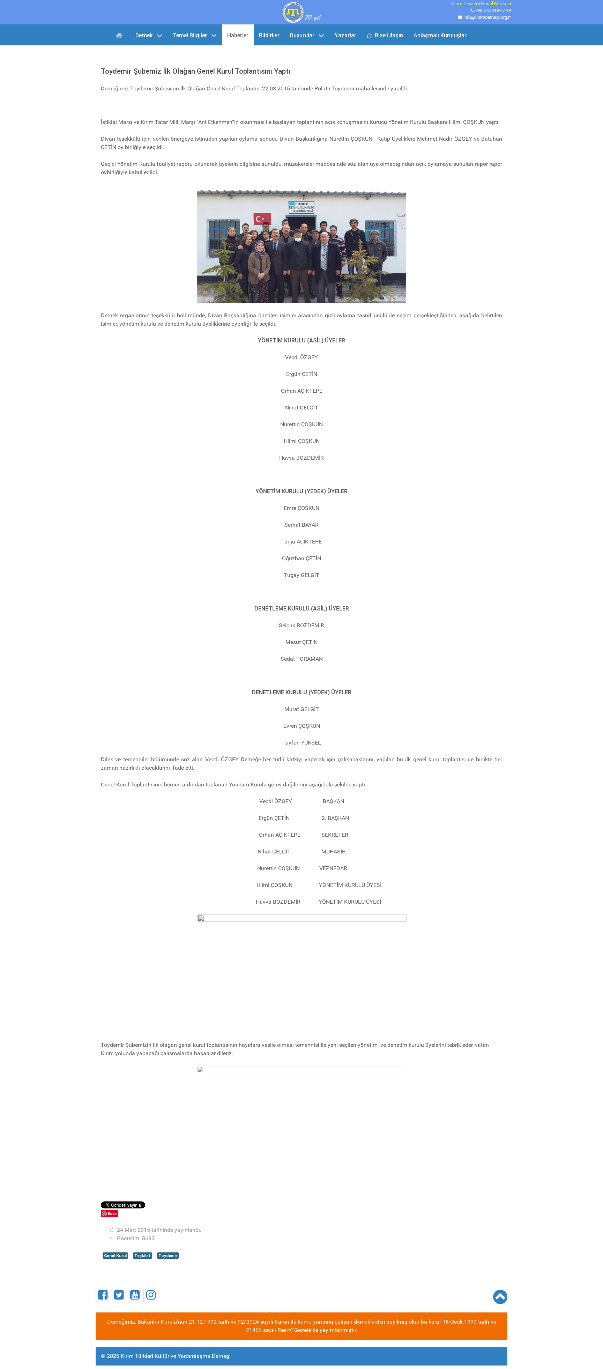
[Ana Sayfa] (120, 34)
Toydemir (167, 1255)
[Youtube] (135, 1295)
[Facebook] (103, 1295)
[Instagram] (150, 1295)
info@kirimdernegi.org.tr (487, 17)
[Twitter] (119, 1295)
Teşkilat (142, 1255)
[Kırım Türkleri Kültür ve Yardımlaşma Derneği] (301, 11)
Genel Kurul (115, 1255)
